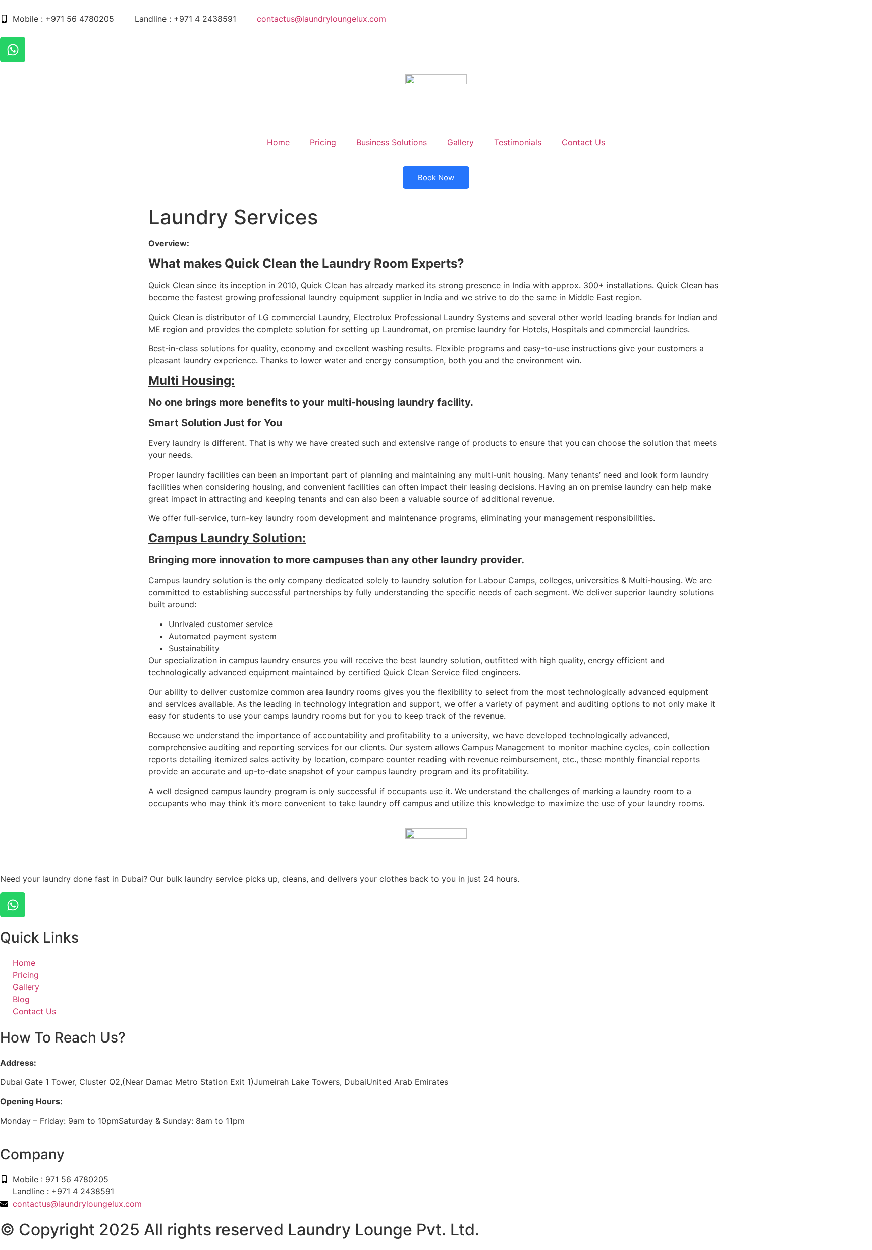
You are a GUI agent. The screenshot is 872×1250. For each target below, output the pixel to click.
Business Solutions (391, 142)
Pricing (323, 142)
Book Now (436, 177)
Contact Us (583, 142)
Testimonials (517, 142)
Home (278, 142)
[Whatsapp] (12, 49)
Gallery (460, 142)
